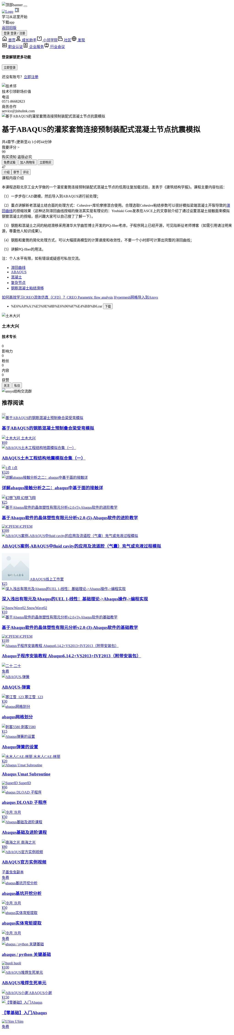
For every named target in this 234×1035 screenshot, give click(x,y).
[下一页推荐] (3, 414)
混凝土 (16, 277)
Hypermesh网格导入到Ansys (136, 297)
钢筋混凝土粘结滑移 (27, 288)
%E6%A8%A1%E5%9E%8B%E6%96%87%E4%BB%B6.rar (56, 306)
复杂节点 (18, 283)
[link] (11, 315)
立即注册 (31, 77)
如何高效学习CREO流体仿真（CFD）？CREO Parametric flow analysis (57, 297)
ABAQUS (19, 272)
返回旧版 (9, 28)
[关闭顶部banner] (25, 6)
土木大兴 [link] (10, 326)
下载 (108, 306)
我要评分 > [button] (10, 147)
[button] (117, 116)
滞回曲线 (18, 268)
